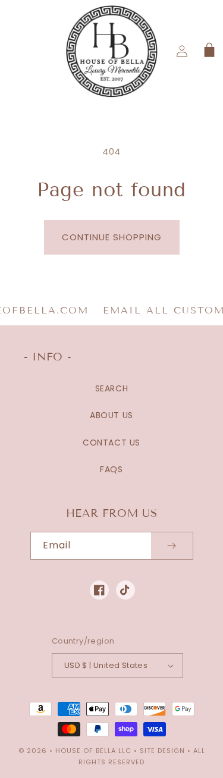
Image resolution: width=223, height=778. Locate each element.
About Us (111, 415)
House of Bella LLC (93, 750)
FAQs (111, 469)
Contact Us (111, 442)
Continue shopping (112, 237)
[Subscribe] (172, 545)
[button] (208, 51)
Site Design (162, 750)
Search (111, 388)
